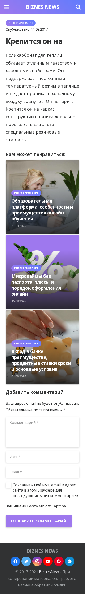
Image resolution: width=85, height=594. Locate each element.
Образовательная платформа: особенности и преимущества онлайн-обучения (42, 210)
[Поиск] (78, 7)
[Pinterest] (59, 561)
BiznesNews (50, 571)
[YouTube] (48, 561)
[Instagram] (37, 561)
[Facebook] (15, 561)
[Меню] (6, 7)
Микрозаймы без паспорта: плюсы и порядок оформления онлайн (36, 285)
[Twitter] (26, 561)
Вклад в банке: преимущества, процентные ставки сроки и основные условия (41, 360)
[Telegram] (69, 561)
